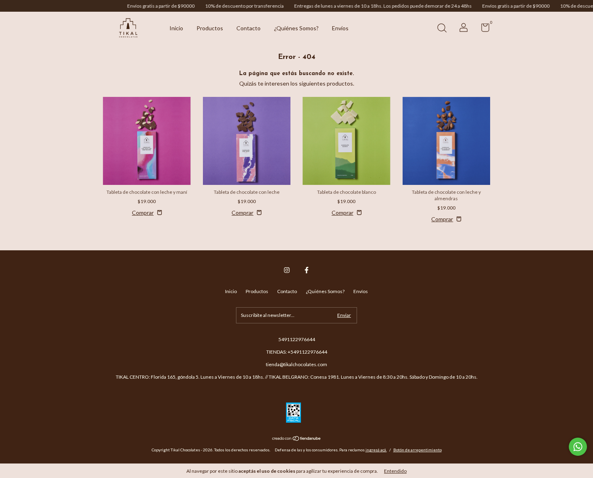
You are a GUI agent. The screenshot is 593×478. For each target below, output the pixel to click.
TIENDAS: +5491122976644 (296, 352)
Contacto (248, 28)
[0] (482, 29)
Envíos (340, 28)
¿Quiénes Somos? (296, 28)
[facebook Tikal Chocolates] (306, 270)
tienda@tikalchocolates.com (296, 364)
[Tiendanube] (296, 439)
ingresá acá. (376, 449)
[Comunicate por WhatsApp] (578, 447)
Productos (209, 28)
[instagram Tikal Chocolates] (287, 270)
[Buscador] (442, 29)
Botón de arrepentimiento (417, 449)
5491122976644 (296, 339)
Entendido (395, 471)
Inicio (176, 28)
